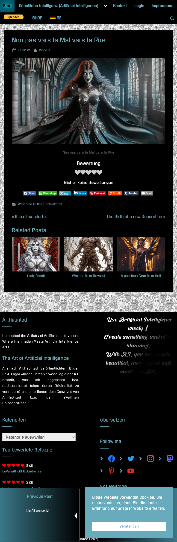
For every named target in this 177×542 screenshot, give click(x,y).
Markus (44, 50)
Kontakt (120, 6)
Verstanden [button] (129, 526)
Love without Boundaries (22, 471)
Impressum (162, 6)
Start (7, 6)
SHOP (37, 18)
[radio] (77, 174)
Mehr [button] (96, 514)
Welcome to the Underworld (40, 204)
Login (139, 6)
